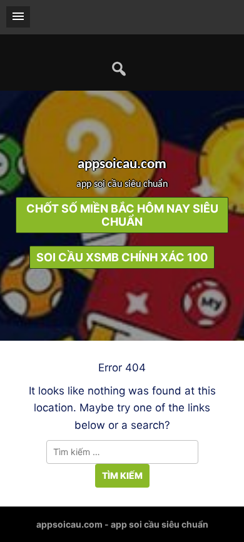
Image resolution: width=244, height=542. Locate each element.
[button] (18, 17)
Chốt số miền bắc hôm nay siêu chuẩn (122, 215)
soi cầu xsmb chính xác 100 (122, 257)
